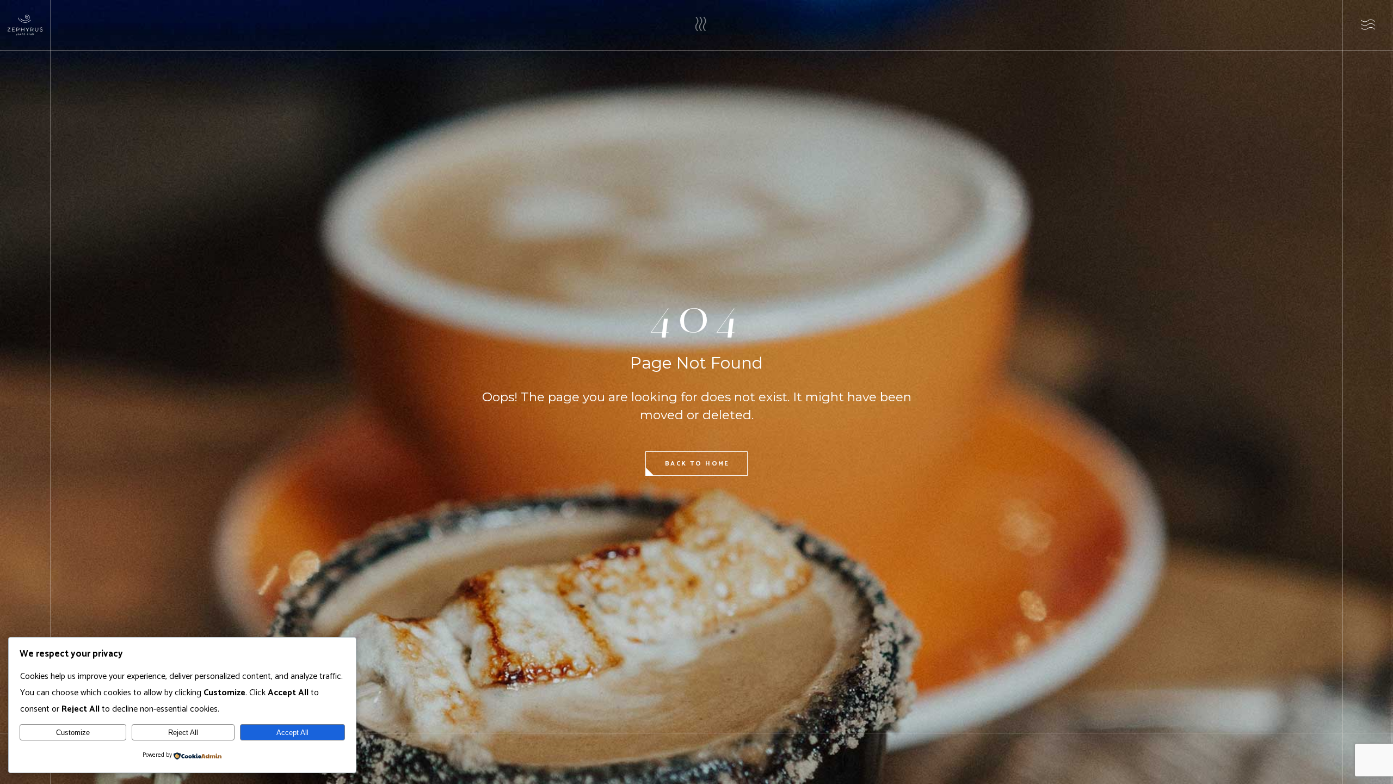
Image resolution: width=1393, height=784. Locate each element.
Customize (73, 732)
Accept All (292, 732)
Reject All (183, 732)
